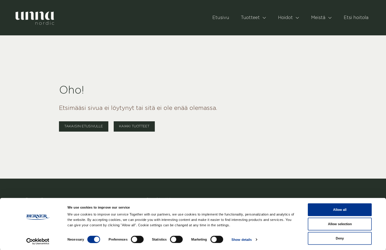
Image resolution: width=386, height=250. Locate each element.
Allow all (339, 210)
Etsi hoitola (356, 17)
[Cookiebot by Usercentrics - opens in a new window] (37, 241)
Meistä (318, 17)
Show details (241, 239)
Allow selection (340, 224)
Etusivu (220, 17)
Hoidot (285, 17)
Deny (340, 238)
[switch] (137, 239)
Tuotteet (250, 17)
